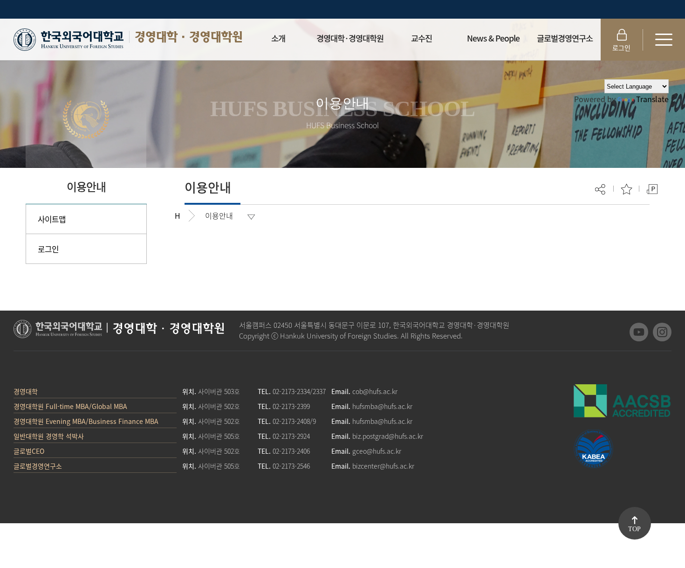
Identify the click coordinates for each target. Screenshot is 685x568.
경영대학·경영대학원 (188, 37)
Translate (652, 98)
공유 (601, 189)
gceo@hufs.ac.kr (376, 451)
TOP (634, 529)
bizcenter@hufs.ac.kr (383, 466)
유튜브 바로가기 (639, 332)
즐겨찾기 (626, 189)
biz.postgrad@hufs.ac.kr (387, 436)
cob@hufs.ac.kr (374, 391)
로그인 (621, 47)
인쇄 (652, 189)
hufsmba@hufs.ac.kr (382, 406)
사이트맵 (52, 219)
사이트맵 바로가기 (664, 40)
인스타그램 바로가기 (662, 332)
